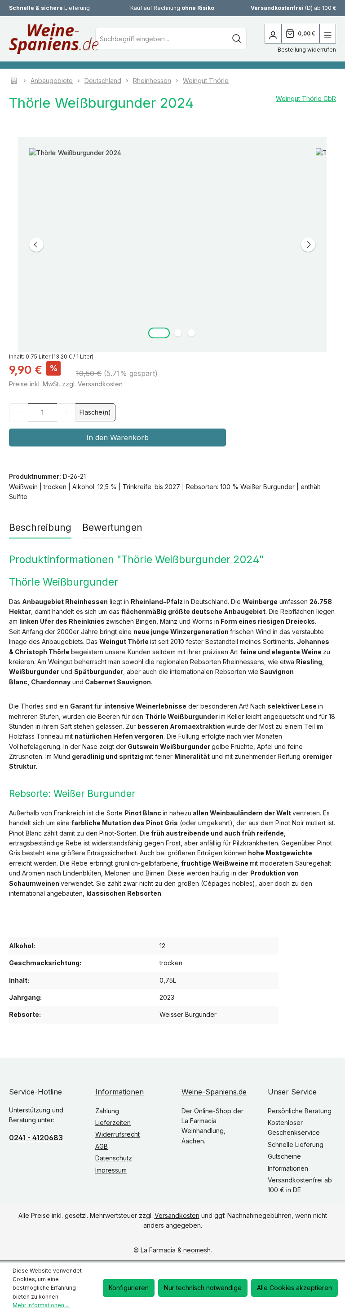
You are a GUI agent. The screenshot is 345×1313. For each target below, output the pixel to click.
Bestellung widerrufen (307, 49)
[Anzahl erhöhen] (66, 412)
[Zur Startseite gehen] (29, 38)
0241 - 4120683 (36, 1137)
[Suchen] (237, 38)
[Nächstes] (308, 244)
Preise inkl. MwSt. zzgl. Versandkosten (66, 384)
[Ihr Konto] (273, 34)
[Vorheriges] (36, 244)
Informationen (119, 1091)
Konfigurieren (129, 1287)
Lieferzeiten (113, 1122)
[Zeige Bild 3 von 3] (191, 333)
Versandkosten (177, 1215)
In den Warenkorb (117, 437)
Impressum (111, 1170)
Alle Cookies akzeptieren (294, 1287)
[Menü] (327, 34)
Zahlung (107, 1111)
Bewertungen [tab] (112, 527)
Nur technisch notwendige (203, 1287)
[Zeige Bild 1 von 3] (159, 333)
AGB (101, 1146)
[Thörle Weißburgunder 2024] (172, 244)
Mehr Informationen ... (41, 1305)
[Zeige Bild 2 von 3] (177, 333)
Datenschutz (113, 1158)
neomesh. (197, 1250)
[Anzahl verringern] (18, 412)
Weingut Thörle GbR (306, 98)
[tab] (40, 528)
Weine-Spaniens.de (214, 1091)
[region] (172, 244)
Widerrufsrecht (117, 1134)
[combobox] (161, 38)
